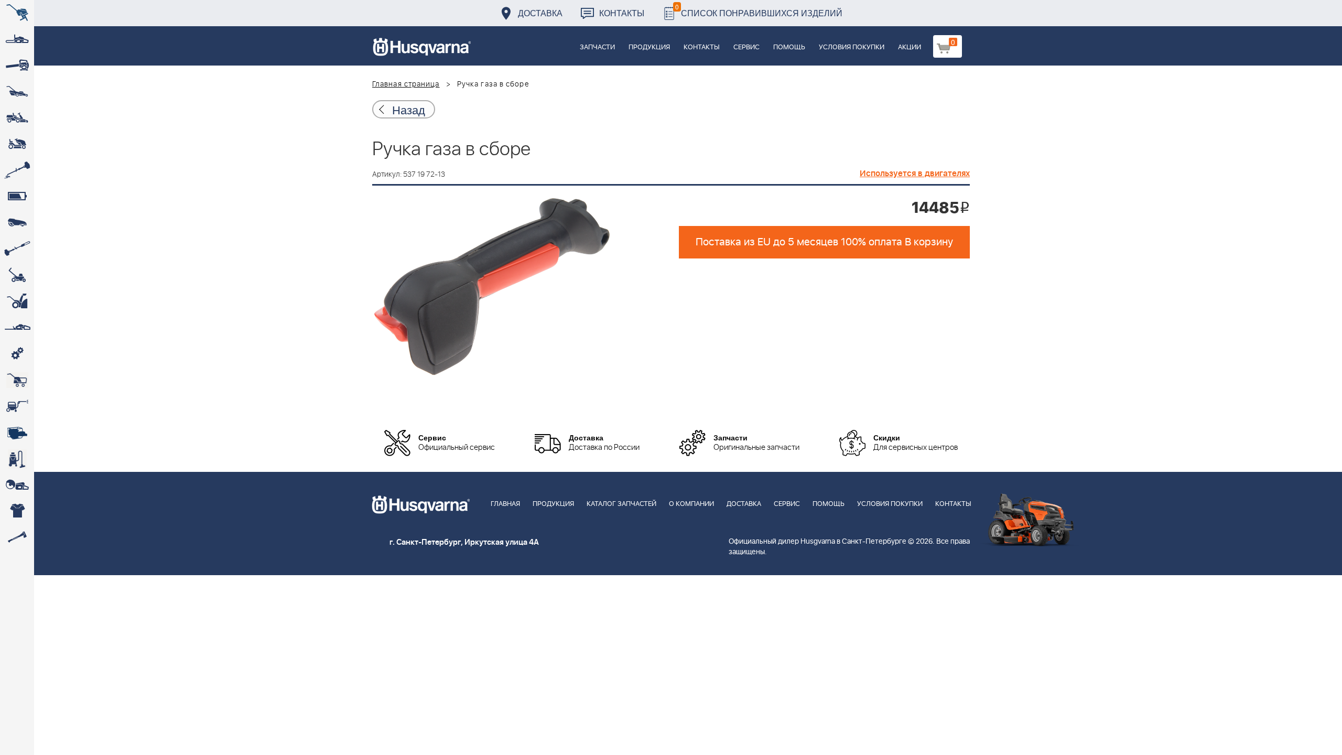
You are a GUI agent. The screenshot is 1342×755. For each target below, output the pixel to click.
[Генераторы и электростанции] (17, 380)
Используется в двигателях (915, 173)
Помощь (789, 47)
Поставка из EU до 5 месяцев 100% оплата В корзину (824, 242)
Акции (909, 47)
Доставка (540, 13)
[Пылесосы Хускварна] (17, 459)
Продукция (649, 47)
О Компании (691, 504)
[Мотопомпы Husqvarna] (17, 432)
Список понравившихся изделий (758, 10)
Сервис (746, 47)
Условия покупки (851, 47)
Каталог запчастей (621, 504)
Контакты (621, 13)
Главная (505, 504)
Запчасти (597, 47)
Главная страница (406, 84)
